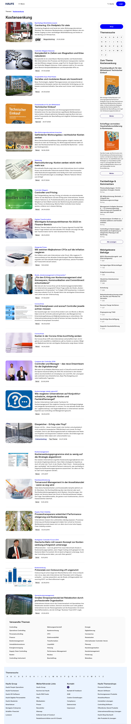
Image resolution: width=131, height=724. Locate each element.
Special (38, 122)
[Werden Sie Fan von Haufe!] (68, 687)
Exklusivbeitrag (41, 439)
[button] (120, 4)
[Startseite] (10, 3)
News (37, 71)
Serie (37, 381)
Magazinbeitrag (49, 39)
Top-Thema (53, 439)
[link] (8, 11)
